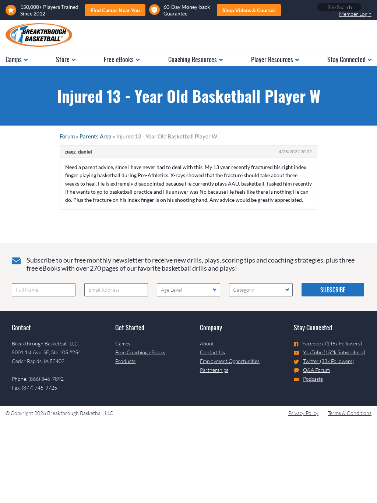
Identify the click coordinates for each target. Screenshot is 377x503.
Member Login (355, 14)
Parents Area (96, 136)
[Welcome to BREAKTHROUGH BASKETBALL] (39, 35)
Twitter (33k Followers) (328, 361)
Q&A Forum (316, 370)
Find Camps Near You (115, 10)
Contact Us (212, 352)
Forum (67, 136)
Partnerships (214, 370)
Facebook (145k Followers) (332, 343)
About (207, 343)
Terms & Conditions (349, 413)
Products (125, 361)
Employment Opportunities (230, 361)
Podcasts (313, 379)
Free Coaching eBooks (140, 352)
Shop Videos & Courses (248, 10)
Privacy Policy (303, 413)
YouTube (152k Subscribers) (334, 352)
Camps (122, 343)
